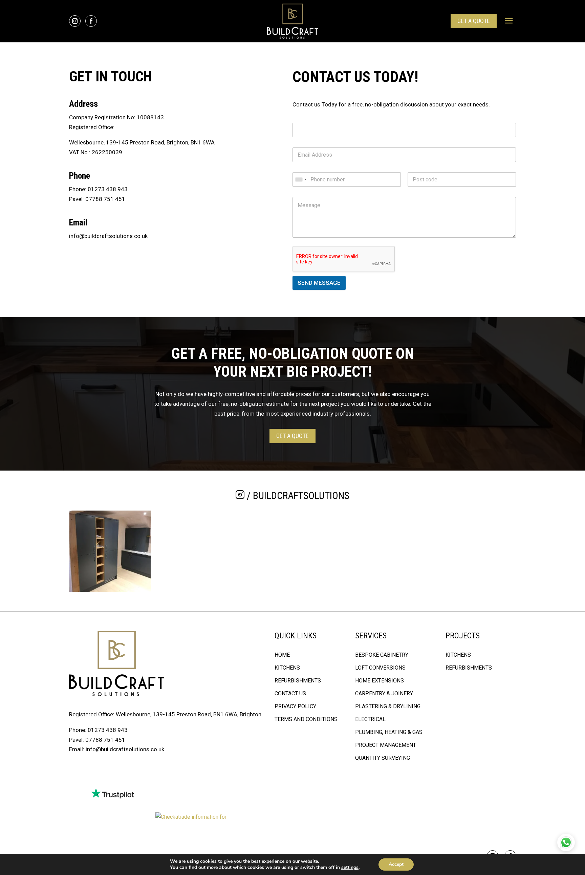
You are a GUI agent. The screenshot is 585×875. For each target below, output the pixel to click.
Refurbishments (298, 680)
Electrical (370, 719)
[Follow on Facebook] (91, 21)
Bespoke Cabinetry (381, 655)
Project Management (385, 745)
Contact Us (290, 693)
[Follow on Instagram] (75, 21)
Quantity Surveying (382, 758)
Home (282, 655)
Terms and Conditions (306, 719)
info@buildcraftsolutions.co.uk (108, 236)
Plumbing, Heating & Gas (388, 732)
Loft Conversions (380, 667)
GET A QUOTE (473, 20)
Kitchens (287, 667)
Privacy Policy (295, 706)
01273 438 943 (108, 189)
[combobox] (300, 179)
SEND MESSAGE (319, 282)
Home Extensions (379, 680)
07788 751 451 (105, 199)
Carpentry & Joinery (384, 693)
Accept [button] (396, 864)
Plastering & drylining (387, 706)
